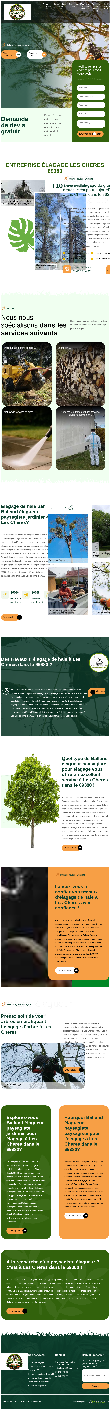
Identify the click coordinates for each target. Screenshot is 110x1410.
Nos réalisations (8, 54)
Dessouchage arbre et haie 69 (60, 6)
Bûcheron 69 (73, 5)
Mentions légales (78, 1402)
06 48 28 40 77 (82, 271)
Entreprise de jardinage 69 (96, 7)
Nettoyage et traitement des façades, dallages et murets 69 (44, 413)
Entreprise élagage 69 (47, 6)
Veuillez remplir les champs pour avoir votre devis (89, 70)
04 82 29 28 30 (82, 267)
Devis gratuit (9, 617)
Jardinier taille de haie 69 (39, 1382)
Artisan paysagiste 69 (86, 412)
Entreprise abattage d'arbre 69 (84, 6)
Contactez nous (33, 54)
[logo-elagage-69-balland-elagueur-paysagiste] (17, 12)
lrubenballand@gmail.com (66, 1368)
